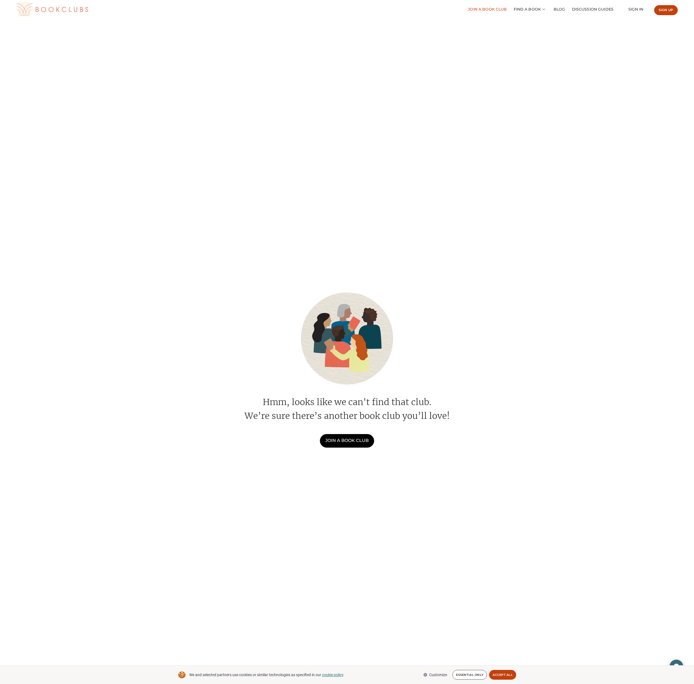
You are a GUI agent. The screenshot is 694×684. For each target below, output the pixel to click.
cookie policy (332, 675)
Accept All (503, 675)
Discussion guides (592, 9)
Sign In (635, 9)
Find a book (527, 9)
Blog (559, 9)
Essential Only (469, 675)
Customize (438, 675)
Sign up (666, 10)
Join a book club (347, 440)
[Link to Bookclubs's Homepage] (52, 9)
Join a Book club (487, 9)
